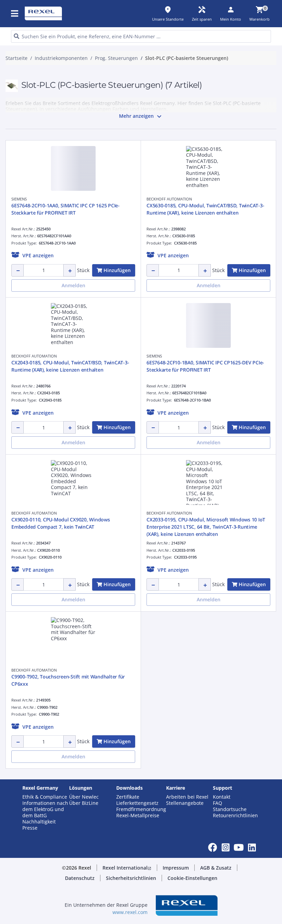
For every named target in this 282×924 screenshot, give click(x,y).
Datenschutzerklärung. (76, 82)
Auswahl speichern (71, 212)
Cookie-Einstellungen (78, 183)
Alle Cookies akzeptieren (206, 212)
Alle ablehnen (150, 212)
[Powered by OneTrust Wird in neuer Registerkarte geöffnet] (214, 232)
